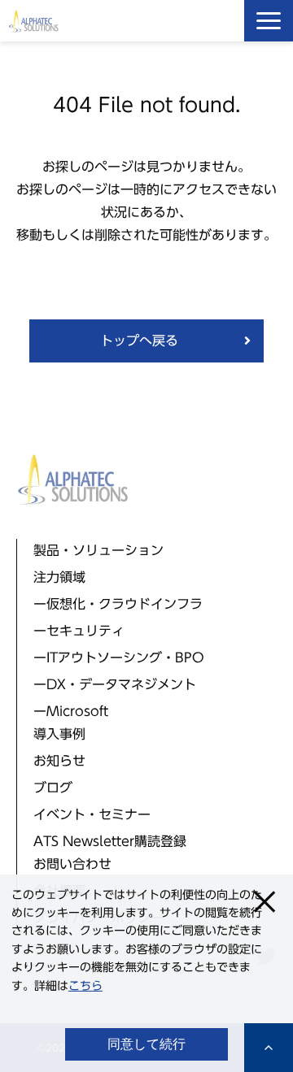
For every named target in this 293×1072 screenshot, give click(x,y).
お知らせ (59, 760)
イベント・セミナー (92, 814)
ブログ (52, 787)
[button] (268, 20)
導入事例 (59, 733)
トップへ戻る (139, 340)
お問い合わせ (72, 863)
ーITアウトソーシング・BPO (118, 657)
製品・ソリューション (98, 550)
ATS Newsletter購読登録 (109, 841)
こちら (85, 986)
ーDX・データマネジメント (114, 684)
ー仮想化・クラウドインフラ (118, 603)
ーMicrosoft (70, 711)
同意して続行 (146, 1044)
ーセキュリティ (79, 630)
